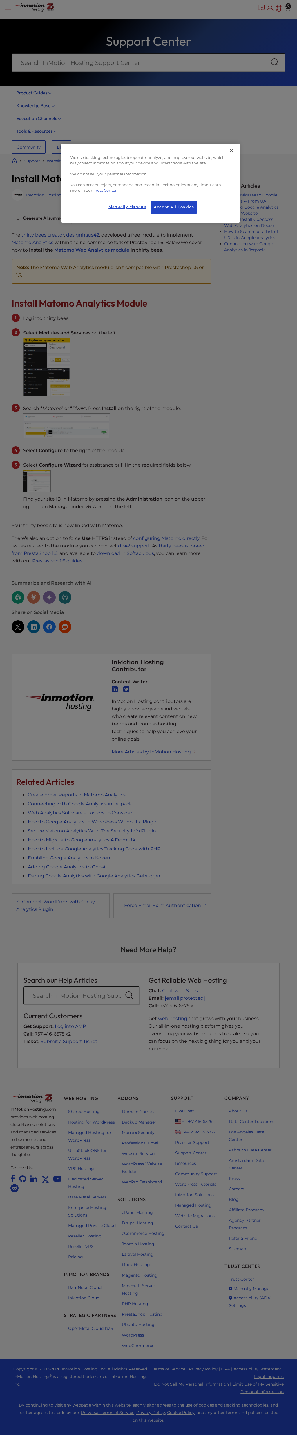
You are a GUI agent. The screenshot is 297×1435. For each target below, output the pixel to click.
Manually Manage (127, 207)
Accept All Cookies (174, 207)
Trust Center (105, 190)
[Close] (231, 150)
